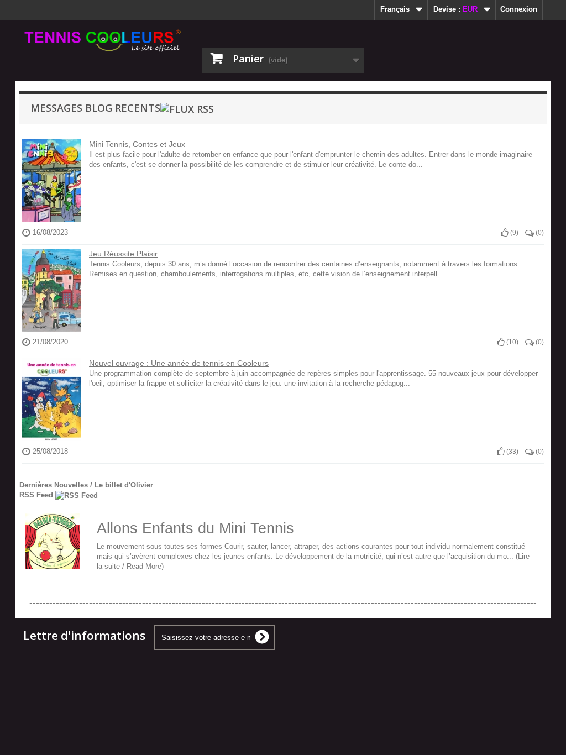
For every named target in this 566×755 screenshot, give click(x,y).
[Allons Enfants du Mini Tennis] (52, 541)
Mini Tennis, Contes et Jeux (137, 144)
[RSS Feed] (76, 495)
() (513, 233)
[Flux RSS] (187, 107)
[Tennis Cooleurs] (104, 40)
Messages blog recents (95, 107)
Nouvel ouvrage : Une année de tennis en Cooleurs (179, 363)
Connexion (518, 9)
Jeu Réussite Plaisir (123, 253)
